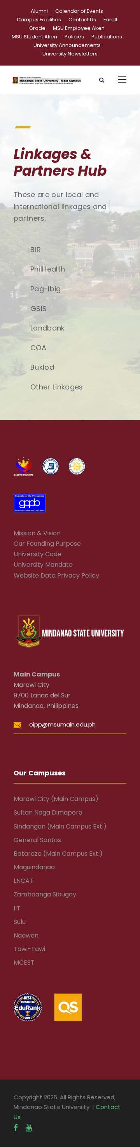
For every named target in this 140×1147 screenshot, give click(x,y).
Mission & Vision (37, 533)
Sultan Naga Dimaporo (48, 812)
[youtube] (29, 1128)
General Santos (37, 840)
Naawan (26, 935)
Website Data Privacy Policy (56, 575)
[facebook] (16, 1128)
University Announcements (67, 45)
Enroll (110, 19)
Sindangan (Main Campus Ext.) (60, 826)
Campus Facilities (39, 19)
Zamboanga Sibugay (45, 894)
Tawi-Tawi (29, 949)
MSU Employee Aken (79, 28)
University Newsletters (70, 53)
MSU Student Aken (34, 36)
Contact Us (82, 19)
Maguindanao (34, 867)
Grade (37, 28)
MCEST (24, 962)
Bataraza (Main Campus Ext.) (58, 853)
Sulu (20, 921)
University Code (37, 554)
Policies (74, 36)
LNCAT (23, 880)
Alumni (39, 11)
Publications (106, 36)
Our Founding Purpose (47, 543)
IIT (17, 908)
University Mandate (43, 564)
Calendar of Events (79, 11)
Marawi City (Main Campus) (56, 798)
